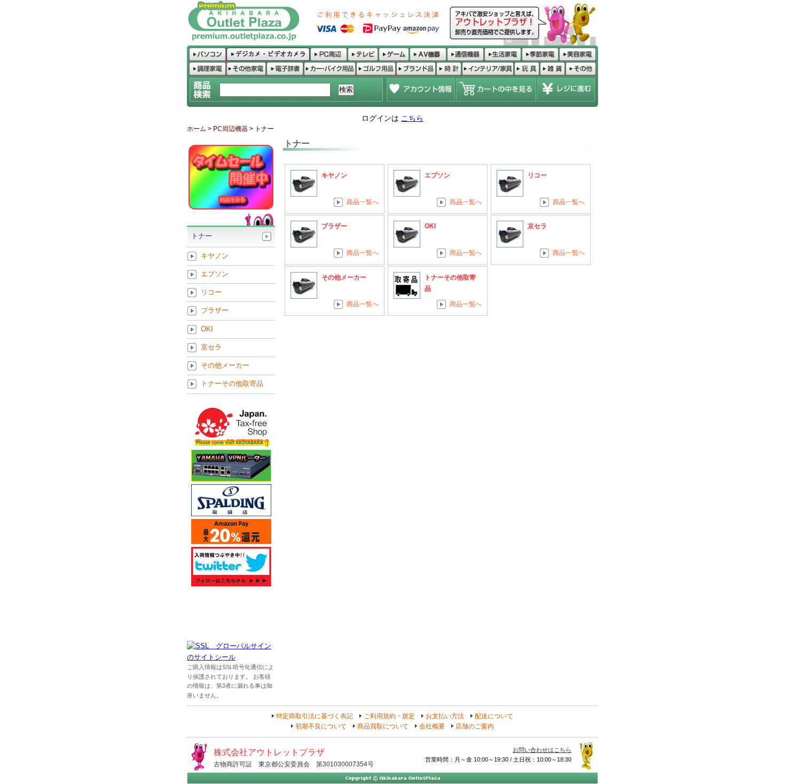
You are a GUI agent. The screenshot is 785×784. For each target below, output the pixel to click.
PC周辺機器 (230, 129)
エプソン (437, 175)
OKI (430, 226)
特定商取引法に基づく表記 (314, 716)
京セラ (537, 226)
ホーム (196, 129)
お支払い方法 (445, 716)
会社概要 (432, 726)
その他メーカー (343, 277)
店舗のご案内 (475, 726)
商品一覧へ (363, 202)
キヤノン (334, 175)
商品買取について (383, 726)
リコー (537, 175)
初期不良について (321, 726)
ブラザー (334, 226)
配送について (494, 716)
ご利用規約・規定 (389, 716)
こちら (412, 118)
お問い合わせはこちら (542, 750)
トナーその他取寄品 (232, 384)
